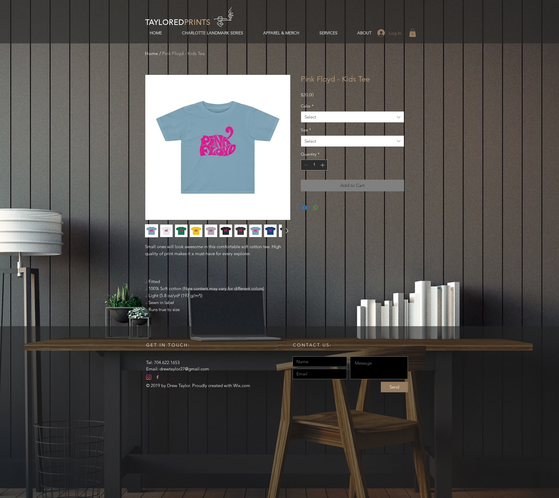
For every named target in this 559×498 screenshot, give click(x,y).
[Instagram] (148, 377)
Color (307, 106)
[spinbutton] (314, 165)
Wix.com (241, 385)
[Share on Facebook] (304, 207)
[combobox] (352, 117)
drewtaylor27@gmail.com (184, 369)
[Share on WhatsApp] (315, 207)
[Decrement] (305, 165)
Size (306, 130)
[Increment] (323, 165)
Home (151, 53)
